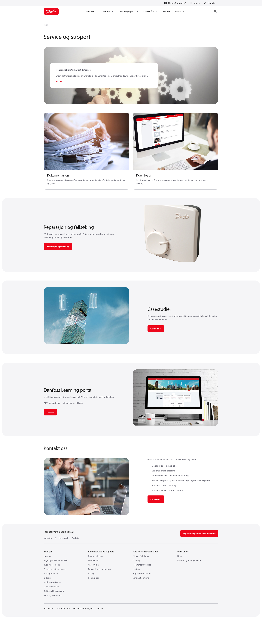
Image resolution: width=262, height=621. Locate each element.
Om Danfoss (183, 551)
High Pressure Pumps (142, 573)
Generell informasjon (83, 608)
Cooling (136, 560)
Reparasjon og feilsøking (99, 569)
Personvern (49, 608)
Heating (136, 569)
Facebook (63, 537)
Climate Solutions (141, 556)
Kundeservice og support (101, 551)
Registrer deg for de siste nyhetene (199, 533)
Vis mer (59, 81)
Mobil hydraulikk (51, 586)
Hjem (46, 25)
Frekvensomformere (142, 564)
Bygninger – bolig (52, 564)
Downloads (93, 560)
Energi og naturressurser (55, 569)
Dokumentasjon (95, 556)
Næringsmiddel (51, 573)
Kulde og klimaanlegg (54, 591)
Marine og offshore (52, 582)
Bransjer (48, 551)
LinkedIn (48, 537)
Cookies (99, 608)
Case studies (93, 564)
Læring (91, 573)
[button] (194, 3)
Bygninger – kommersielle (55, 560)
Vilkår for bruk (63, 608)
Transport (48, 556)
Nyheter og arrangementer (189, 560)
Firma (179, 556)
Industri (47, 577)
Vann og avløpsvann (53, 595)
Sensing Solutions (141, 577)
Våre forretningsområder (145, 551)
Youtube (75, 537)
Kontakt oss (155, 499)
